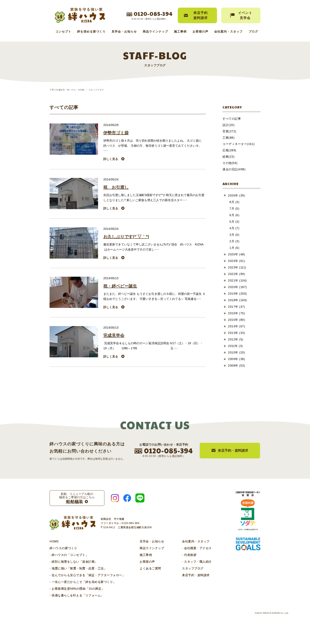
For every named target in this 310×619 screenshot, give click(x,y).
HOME (54, 541)
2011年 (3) (235, 346)
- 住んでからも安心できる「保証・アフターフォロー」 (87, 575)
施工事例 (180, 31)
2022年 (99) (236, 274)
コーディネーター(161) (238, 144)
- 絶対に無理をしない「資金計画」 (74, 561)
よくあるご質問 (150, 568)
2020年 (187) (237, 287)
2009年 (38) (236, 359)
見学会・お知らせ (124, 31)
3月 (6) (234, 234)
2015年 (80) (236, 319)
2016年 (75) (236, 313)
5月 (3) (234, 221)
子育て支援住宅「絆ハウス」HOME (67, 90)
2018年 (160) (237, 300)
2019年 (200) (237, 293)
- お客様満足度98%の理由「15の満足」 (77, 588)
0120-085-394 (153, 13)
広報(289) (229, 150)
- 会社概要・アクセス (197, 548)
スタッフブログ (193, 568)
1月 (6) (234, 247)
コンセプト (63, 31)
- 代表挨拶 (189, 555)
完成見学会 (113, 335)
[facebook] (127, 498)
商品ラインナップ (155, 31)
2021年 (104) (237, 280)
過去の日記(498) (233, 169)
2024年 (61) (236, 261)
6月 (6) (234, 215)
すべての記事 (231, 118)
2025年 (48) (236, 254)
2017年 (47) (236, 306)
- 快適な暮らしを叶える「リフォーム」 (77, 595)
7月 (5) (234, 208)
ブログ (253, 31)
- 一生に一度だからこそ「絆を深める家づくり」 (83, 582)
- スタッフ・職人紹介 (197, 561)
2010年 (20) (236, 352)
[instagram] (115, 498)
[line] (140, 498)
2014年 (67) (236, 326)
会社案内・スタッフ (228, 31)
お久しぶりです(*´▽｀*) (126, 236)
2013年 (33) (236, 333)
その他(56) (230, 163)
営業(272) (229, 131)
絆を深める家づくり (91, 31)
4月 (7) (234, 228)
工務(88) (228, 137)
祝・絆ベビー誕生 (120, 286)
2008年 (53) (236, 365)
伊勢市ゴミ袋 (116, 132)
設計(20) (228, 125)
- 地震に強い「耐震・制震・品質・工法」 (78, 568)
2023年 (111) (237, 267)
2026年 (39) (236, 195)
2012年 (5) (235, 339)
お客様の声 (200, 31)
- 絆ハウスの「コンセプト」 (69, 555)
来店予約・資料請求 (196, 575)
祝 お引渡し (116, 187)
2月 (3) (234, 241)
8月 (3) (234, 202)
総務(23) (228, 156)
